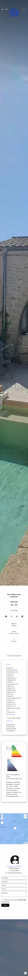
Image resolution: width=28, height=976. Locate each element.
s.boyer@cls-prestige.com (15, 873)
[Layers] (25, 816)
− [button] (2, 818)
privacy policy (22, 900)
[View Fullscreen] (2, 822)
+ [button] (2, 815)
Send (5, 905)
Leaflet (26, 843)
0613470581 (15, 870)
